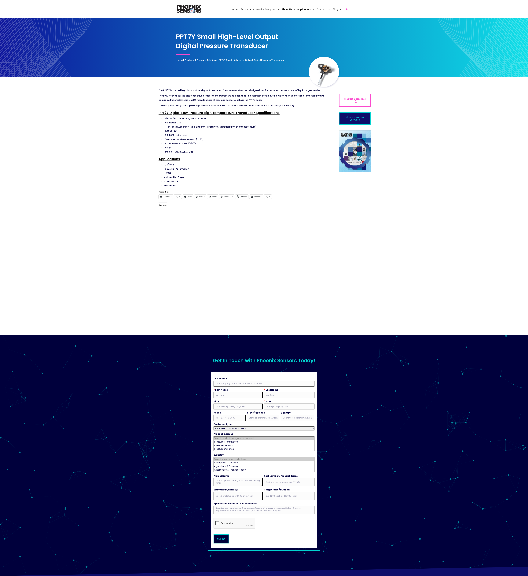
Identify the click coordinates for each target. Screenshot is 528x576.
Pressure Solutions (206, 60)
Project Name (221, 476)
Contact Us (323, 9)
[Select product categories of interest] (264, 438)
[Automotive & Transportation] (264, 470)
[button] (253, 9)
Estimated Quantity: (226, 489)
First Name (221, 389)
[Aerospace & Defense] (264, 463)
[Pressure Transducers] (264, 442)
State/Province (256, 412)
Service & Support (266, 9)
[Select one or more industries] (264, 459)
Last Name (271, 389)
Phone (217, 412)
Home (234, 9)
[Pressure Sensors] (264, 445)
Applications (304, 9)
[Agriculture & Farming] (264, 466)
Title (216, 401)
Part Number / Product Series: (281, 476)
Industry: (219, 455)
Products (246, 9)
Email (268, 401)
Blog (335, 9)
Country (286, 412)
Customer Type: (223, 424)
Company (220, 378)
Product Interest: (223, 434)
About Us (287, 9)
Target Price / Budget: (277, 489)
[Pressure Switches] (264, 449)
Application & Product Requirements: (235, 503)
